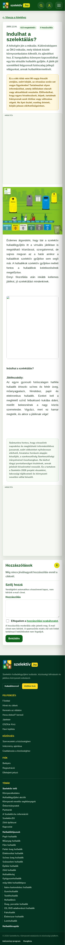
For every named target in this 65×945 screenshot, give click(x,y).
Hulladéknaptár (11, 926)
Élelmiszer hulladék (14, 916)
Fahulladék (9, 912)
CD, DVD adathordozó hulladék (19, 908)
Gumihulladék (11, 891)
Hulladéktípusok (11, 832)
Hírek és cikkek (10, 705)
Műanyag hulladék (11, 841)
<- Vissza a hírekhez (14, 17)
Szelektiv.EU (9, 818)
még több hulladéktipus (14, 883)
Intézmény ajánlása (12, 746)
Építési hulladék (10, 866)
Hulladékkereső (12, 686)
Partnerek (7, 810)
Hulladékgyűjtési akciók (14, 797)
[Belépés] (49, 5)
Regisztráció (9, 768)
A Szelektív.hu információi (15, 814)
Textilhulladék (11, 896)
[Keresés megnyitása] (41, 5)
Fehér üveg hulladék (12, 849)
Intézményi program (12, 941)
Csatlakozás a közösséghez (16, 751)
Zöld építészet (9, 822)
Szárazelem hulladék (13, 862)
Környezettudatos (11, 793)
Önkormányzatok (11, 806)
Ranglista (27, 941)
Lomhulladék (10, 921)
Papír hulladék (10, 836)
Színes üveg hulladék (13, 857)
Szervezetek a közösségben (17, 741)
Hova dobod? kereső (13, 715)
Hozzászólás (13, 597)
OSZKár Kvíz (30, 686)
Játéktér (7, 719)
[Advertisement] (32, 149)
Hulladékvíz (10, 900)
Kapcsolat (7, 827)
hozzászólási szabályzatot (42, 621)
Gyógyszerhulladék (12, 878)
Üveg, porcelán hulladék (16, 904)
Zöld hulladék (9, 870)
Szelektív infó (10, 788)
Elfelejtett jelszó (10, 772)
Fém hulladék (9, 845)
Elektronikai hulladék (13, 853)
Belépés (7, 763)
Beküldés (14, 638)
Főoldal (6, 700)
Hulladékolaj (9, 874)
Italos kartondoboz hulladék (18, 887)
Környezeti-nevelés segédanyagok (19, 801)
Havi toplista (9, 729)
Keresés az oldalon (12, 710)
